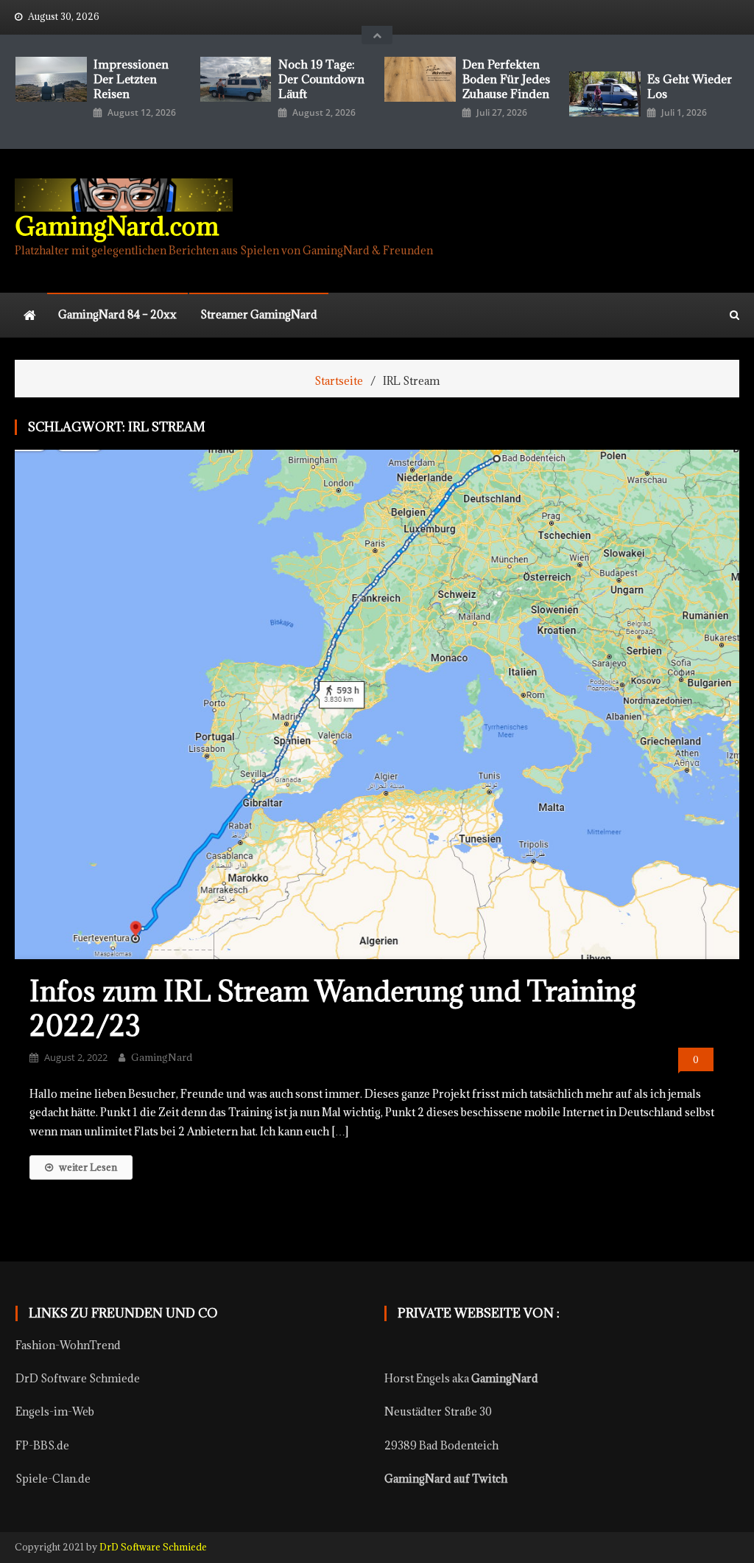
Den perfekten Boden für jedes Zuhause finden (506, 79)
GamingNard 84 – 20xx (117, 314)
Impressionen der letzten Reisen (131, 79)
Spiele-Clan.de (53, 1479)
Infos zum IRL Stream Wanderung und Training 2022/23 (332, 1007)
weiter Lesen (88, 1167)
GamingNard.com (117, 226)
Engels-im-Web (54, 1411)
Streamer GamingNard (258, 314)
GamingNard (161, 1057)
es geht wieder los (689, 86)
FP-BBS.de (42, 1445)
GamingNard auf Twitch (445, 1479)
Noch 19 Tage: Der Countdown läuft (321, 79)
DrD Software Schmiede (77, 1378)
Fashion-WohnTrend (68, 1345)
